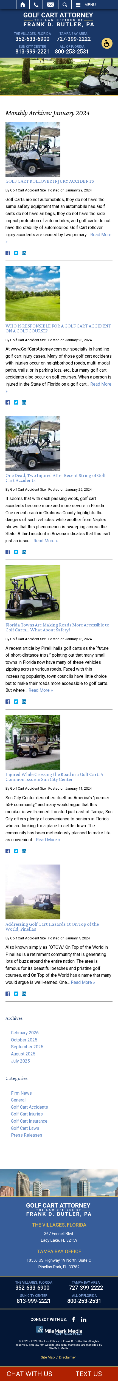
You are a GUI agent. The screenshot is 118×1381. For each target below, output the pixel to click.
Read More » (45, 540)
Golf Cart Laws (25, 1128)
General (18, 1100)
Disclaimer (67, 1357)
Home (22, 4)
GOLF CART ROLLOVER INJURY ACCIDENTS (49, 181)
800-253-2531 (72, 51)
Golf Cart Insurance (29, 1121)
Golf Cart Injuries (27, 1114)
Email (50, 4)
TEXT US (88, 1374)
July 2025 (20, 1061)
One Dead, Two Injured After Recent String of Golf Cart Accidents (55, 478)
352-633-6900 (32, 39)
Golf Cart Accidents (29, 1107)
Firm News (21, 1093)
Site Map (48, 1357)
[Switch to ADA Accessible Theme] (107, 43)
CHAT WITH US (29, 1374)
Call (36, 4)
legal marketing (70, 1344)
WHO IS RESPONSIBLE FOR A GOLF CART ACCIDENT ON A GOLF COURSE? (58, 328)
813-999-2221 (32, 51)
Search (64, 4)
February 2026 (25, 1032)
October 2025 (24, 1040)
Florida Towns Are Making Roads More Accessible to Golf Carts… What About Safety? (57, 627)
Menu (90, 4)
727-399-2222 (74, 39)
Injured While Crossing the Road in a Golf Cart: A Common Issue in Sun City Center (54, 777)
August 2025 (23, 1054)
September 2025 (27, 1046)
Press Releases (26, 1135)
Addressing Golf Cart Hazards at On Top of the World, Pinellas (52, 926)
